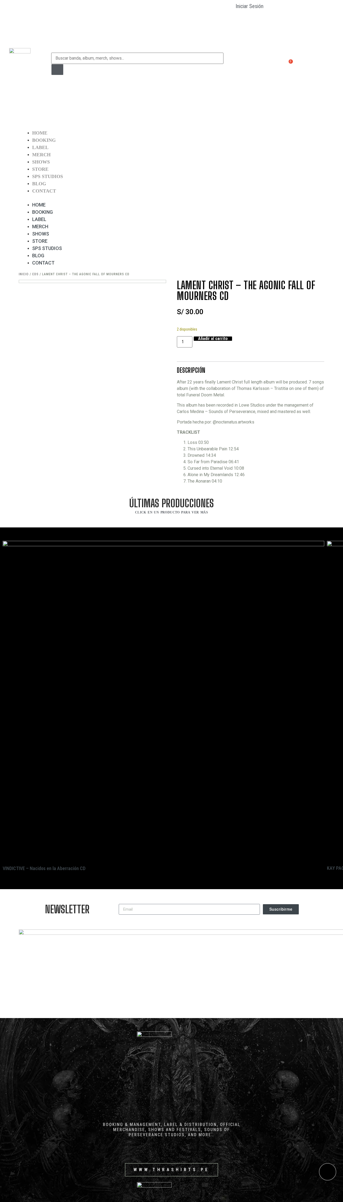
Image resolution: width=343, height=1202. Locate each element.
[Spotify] (329, 63)
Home (39, 133)
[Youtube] (318, 63)
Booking (44, 140)
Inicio (24, 274)
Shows (41, 162)
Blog (39, 183)
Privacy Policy (239, 90)
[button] (171, 198)
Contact (44, 191)
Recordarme (249, 19)
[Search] (57, 69)
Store (40, 169)
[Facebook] (297, 63)
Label (40, 147)
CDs (35, 274)
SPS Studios (47, 176)
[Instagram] (308, 63)
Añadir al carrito (213, 338)
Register (241, 56)
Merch (41, 154)
